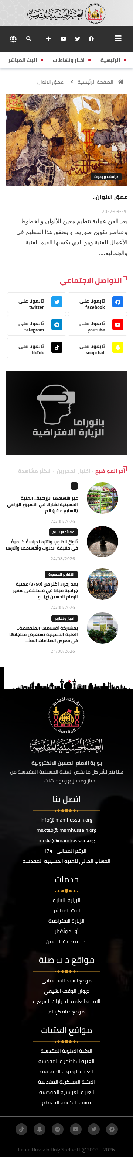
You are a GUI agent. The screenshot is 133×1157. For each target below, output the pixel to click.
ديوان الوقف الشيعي (66, 991)
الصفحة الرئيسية (95, 82)
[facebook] (91, 39)
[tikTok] (21, 1129)
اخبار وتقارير (64, 618)
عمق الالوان (50, 82)
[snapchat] (39, 1129)
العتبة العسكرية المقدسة (66, 1082)
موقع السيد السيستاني (67, 980)
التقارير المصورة (61, 574)
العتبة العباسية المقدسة (66, 1092)
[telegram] (58, 1129)
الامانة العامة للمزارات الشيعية (66, 1001)
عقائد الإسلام (63, 532)
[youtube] (63, 39)
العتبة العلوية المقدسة (66, 1051)
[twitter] (77, 39)
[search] (28, 38)
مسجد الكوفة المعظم (66, 1102)
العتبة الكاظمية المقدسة (66, 1061)
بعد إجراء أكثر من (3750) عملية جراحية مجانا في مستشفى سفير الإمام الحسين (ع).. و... (45, 590)
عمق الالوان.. (110, 196)
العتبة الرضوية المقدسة (66, 1071)
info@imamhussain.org (66, 819)
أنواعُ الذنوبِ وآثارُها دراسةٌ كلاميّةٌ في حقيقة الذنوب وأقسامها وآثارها (42, 544)
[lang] (13, 39)
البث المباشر (66, 910)
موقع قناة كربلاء (66, 1011)
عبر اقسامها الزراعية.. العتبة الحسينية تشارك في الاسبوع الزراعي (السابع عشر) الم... (42, 504)
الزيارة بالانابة (67, 900)
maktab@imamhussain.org (66, 830)
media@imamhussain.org (66, 840)
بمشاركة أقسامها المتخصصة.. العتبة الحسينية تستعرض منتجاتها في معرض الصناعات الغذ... (43, 634)
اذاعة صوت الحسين (66, 941)
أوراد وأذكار (67, 931)
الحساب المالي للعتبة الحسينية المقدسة (66, 861)
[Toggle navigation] (118, 38)
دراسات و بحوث (106, 176)
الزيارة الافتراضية (66, 921)
